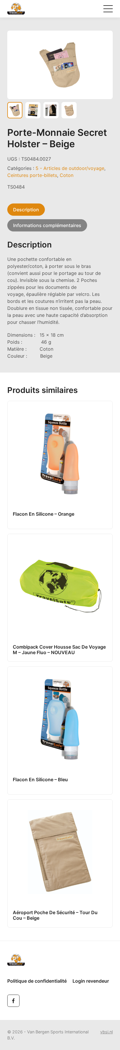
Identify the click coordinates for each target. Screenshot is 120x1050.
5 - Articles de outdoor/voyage (70, 168)
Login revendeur (91, 981)
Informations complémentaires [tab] (47, 225)
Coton (66, 175)
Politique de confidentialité (37, 981)
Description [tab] (26, 210)
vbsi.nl (106, 1031)
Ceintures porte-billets (32, 175)
